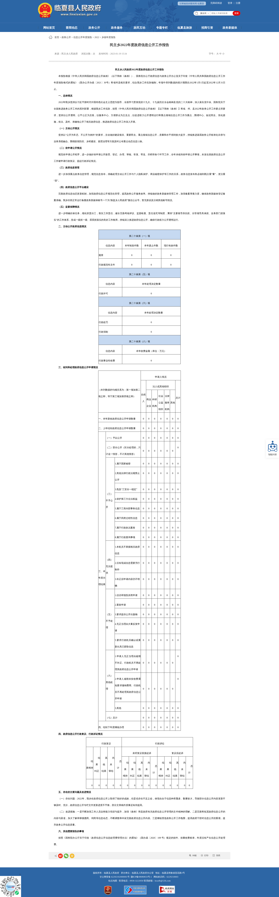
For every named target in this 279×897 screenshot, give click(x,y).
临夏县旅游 (184, 27)
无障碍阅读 (216, 3)
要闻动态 (71, 27)
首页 (56, 37)
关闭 (218, 855)
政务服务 (117, 27)
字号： (212, 53)
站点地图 (113, 881)
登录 (230, 3)
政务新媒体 (230, 27)
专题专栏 (162, 27)
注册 (238, 3)
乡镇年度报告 (109, 37)
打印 (206, 855)
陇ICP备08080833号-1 (141, 877)
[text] (217, 13)
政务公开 (94, 27)
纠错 (195, 855)
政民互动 (139, 27)
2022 (96, 37)
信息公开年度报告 (82, 37)
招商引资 (207, 27)
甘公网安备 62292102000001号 (115, 877)
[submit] (236, 13)
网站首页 (49, 27)
